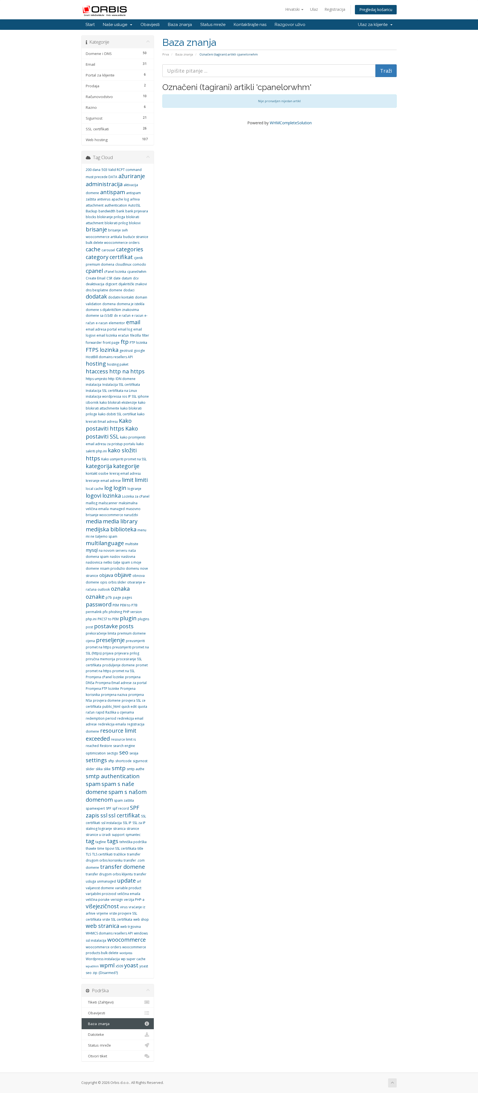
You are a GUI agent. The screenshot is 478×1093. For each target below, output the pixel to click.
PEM (116, 605)
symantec (133, 834)
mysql (92, 550)
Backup (91, 211)
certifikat (121, 257)
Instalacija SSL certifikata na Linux (111, 390)
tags (112, 841)
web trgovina (130, 926)
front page (111, 342)
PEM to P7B (128, 605)
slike (107, 769)
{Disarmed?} (108, 972)
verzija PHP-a (134, 899)
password (98, 604)
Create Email (95, 278)
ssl (103, 815)
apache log (120, 199)
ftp (125, 341)
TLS (88, 854)
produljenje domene (118, 665)
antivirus (103, 199)
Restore (106, 745)
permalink (94, 611)
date (117, 278)
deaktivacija (95, 284)
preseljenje (110, 640)
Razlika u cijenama (119, 712)
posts (126, 626)
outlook (104, 589)
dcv (136, 278)
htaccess (97, 371)
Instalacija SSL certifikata (121, 384)
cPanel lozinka (115, 271)
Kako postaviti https (109, 424)
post (89, 627)
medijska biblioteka (111, 529)
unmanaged (106, 881)
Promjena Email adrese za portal (121, 682)
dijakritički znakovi (132, 284)
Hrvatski (293, 9)
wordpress (125, 953)
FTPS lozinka (102, 349)
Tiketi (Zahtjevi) (100, 1002)
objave (122, 575)
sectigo (112, 753)
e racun (137, 315)
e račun (125, 315)
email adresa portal (101, 329)
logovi (93, 495)
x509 (119, 966)
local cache (94, 488)
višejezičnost (102, 906)
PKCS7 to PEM (108, 619)
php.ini (91, 619)
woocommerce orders (103, 947)
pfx (105, 611)
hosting (96, 363)
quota (142, 706)
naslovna (128, 556)
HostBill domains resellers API (109, 357)
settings (96, 760)
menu (141, 530)
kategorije (126, 466)
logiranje (134, 488)
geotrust (126, 350)
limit (128, 480)
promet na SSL (123, 671)
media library (120, 521)
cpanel (94, 270)
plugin (128, 618)
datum (127, 278)
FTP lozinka (138, 342)
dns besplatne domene (104, 290)
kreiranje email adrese (103, 480)
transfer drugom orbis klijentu (109, 874)
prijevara (122, 653)
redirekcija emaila (112, 724)
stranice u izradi (98, 834)
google (139, 350)
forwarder (94, 342)
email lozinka (107, 335)
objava (106, 575)
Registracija (334, 9)
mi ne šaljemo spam (101, 536)
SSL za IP (139, 822)
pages (127, 597)
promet (142, 665)
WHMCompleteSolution (291, 122)
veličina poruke (98, 899)
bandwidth (106, 211)
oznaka (120, 588)
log (108, 488)
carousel (108, 250)
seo (123, 752)
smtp (119, 768)
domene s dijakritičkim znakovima (112, 309)
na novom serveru (113, 550)
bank (120, 211)
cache (93, 249)
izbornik (92, 402)
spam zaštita (124, 800)
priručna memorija (100, 659)
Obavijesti (150, 24)
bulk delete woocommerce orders (112, 242)
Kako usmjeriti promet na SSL (124, 459)
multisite (131, 544)
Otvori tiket (96, 1056)
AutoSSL (134, 205)
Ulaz (314, 9)
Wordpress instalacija (103, 959)
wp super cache (133, 959)
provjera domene (107, 700)
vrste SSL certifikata (117, 919)
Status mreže (212, 24)
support (118, 834)
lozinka (111, 495)
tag (90, 841)
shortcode (123, 761)
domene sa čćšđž (99, 315)
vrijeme (102, 913)
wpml (107, 965)
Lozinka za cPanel (135, 496)
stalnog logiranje (99, 828)
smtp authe (135, 769)
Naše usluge (116, 24)
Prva (165, 54)
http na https (127, 371)
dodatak (96, 296)
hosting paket (117, 364)
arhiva (135, 199)
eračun (123, 335)
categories (129, 249)
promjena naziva (114, 694)
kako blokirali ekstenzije (118, 402)
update (126, 880)
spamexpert (95, 808)
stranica (119, 828)
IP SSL (132, 396)
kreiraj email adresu (125, 473)
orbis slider (117, 582)
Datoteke (95, 1034)
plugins (143, 619)
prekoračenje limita (101, 633)
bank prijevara (136, 211)
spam (93, 784)
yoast (131, 965)
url (139, 881)
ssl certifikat (124, 815)
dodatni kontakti (121, 297)
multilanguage (105, 543)
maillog (91, 503)
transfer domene (122, 866)
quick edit (129, 706)
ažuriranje (131, 176)
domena (109, 304)
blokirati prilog (116, 223)
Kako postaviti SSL (112, 432)
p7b (109, 597)
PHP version (132, 611)
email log (125, 329)
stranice (133, 828)
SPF (108, 808)
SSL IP (127, 822)
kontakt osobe (97, 473)
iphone (143, 396)
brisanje (96, 229)
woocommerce (126, 939)
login (119, 488)
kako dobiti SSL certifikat (117, 414)
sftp (111, 761)
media (94, 521)
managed (117, 508)
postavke (106, 626)
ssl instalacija (111, 822)
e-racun (102, 323)
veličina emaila (128, 893)
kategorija (99, 466)
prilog (134, 653)
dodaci (128, 290)
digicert (111, 284)
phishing (115, 611)
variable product (128, 888)
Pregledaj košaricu (375, 9)
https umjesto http (100, 378)
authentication (116, 205)
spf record (120, 808)
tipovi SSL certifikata (120, 848)
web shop (141, 919)
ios (124, 396)
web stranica (102, 926)
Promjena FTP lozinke (102, 688)
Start (90, 24)
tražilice (120, 854)
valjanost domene (100, 888)
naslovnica (94, 562)
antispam (112, 192)
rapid (100, 712)
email (133, 322)
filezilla (135, 335)
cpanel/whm (136, 271)
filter (145, 335)
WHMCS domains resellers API (109, 933)
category (97, 257)
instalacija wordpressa (103, 396)
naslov (115, 556)
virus (124, 907)
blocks (91, 217)
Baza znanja (180, 24)
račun (90, 712)
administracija (104, 184)
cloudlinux (123, 264)
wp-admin (92, 966)
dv (116, 315)
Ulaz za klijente (374, 24)
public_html (111, 706)
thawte (91, 848)
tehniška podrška (133, 841)
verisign (117, 899)
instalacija (93, 384)
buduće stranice (135, 236)
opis (103, 582)
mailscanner (108, 503)
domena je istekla (130, 304)
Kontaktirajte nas (250, 24)
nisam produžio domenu (119, 568)
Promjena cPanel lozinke (105, 677)
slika (99, 769)
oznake (95, 596)
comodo (139, 264)
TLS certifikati (102, 854)
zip (95, 972)
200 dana (93, 169)
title (140, 848)
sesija (133, 753)
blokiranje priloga (111, 217)
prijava (108, 653)
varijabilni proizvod (101, 893)
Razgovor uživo (290, 24)
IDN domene (126, 378)
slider (90, 769)
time (100, 848)
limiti (141, 480)
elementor (117, 323)
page (117, 597)
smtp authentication (113, 776)
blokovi (135, 223)
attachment (94, 205)
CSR (109, 278)
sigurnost (140, 761)
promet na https (98, 671)
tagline (100, 841)
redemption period (101, 718)
